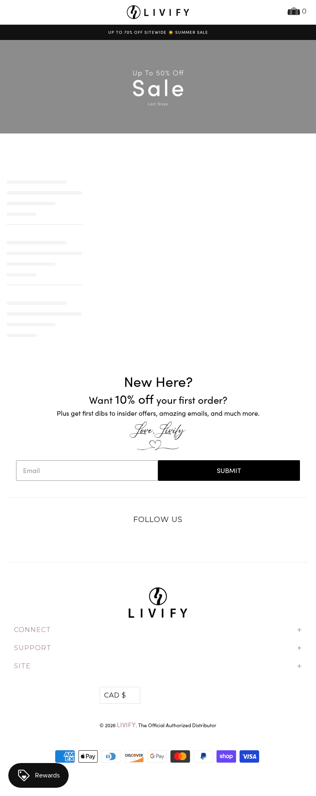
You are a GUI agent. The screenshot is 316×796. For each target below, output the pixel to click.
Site (158, 666)
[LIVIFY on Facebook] (149, 541)
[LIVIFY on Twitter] (132, 541)
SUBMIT (229, 470)
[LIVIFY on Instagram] (184, 541)
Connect (158, 630)
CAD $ (115, 695)
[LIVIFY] (158, 12)
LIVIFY (126, 724)
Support (158, 648)
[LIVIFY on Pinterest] (166, 541)
